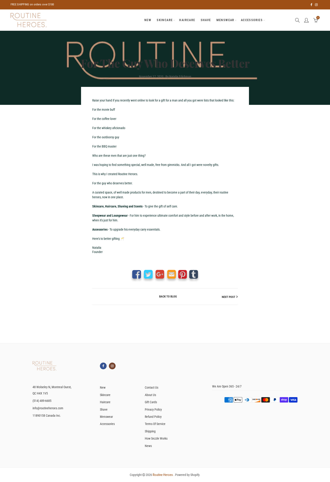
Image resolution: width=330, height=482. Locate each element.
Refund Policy (153, 416)
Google (160, 274)
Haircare (187, 20)
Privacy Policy (153, 409)
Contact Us (151, 387)
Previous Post (104, 297)
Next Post (228, 297)
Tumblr (193, 274)
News (148, 446)
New (103, 387)
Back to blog (168, 296)
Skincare (165, 20)
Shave (206, 20)
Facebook (136, 274)
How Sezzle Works (156, 438)
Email (171, 274)
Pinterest (182, 274)
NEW (147, 20)
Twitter (148, 274)
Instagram (112, 366)
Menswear (225, 20)
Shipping (150, 431)
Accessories (252, 20)
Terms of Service (155, 424)
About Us (150, 395)
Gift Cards (151, 402)
